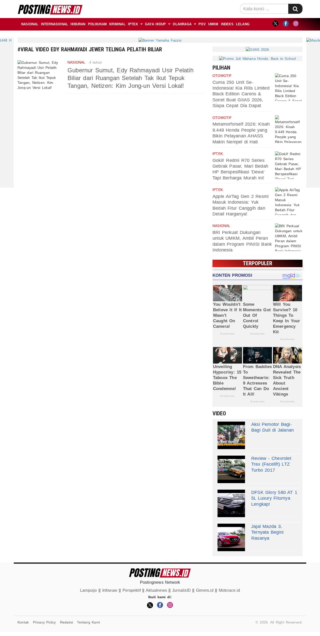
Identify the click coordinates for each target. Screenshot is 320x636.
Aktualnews (156, 590)
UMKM (213, 24)
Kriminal (117, 24)
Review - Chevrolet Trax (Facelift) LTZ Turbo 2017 (271, 464)
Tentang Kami (88, 622)
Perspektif (131, 590)
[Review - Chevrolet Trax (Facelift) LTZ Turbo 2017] (231, 469)
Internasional (54, 24)
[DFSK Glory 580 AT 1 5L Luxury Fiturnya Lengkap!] (231, 503)
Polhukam (97, 24)
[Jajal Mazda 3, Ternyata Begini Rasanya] (231, 537)
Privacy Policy (44, 622)
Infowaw (109, 590)
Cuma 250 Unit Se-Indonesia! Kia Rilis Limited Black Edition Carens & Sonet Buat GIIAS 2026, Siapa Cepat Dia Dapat (241, 94)
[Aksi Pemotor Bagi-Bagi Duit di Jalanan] (231, 435)
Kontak (23, 622)
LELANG (243, 24)
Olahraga (182, 24)
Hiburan (77, 24)
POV (202, 24)
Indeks (227, 24)
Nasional (29, 24)
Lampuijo (88, 590)
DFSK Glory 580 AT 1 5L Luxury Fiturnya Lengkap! (274, 498)
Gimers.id (205, 590)
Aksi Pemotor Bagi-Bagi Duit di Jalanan (272, 427)
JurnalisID (181, 590)
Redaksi (66, 622)
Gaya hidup (155, 24)
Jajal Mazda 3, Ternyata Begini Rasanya (267, 532)
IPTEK (133, 24)
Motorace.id (229, 590)
